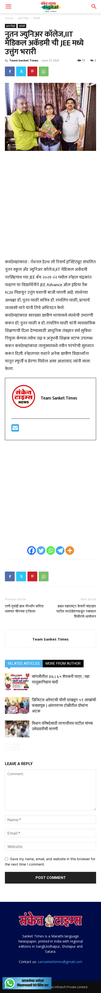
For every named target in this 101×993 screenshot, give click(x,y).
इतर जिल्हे (23, 18)
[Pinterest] (32, 71)
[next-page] (16, 747)
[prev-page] (8, 747)
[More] (69, 550)
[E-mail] (15, 430)
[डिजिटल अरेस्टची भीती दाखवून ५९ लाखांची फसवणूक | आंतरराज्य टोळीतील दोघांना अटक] (17, 705)
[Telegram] (60, 550)
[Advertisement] (50, 207)
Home (9, 18)
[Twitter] (21, 71)
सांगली (36, 18)
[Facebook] (10, 71)
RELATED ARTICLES (24, 663)
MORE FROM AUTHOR (63, 663)
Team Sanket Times (23, 60)
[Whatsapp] (50, 550)
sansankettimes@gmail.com (60, 961)
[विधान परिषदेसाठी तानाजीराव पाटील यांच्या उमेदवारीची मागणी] (17, 728)
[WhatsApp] (44, 71)
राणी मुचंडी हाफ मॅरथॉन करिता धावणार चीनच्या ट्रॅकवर (24, 608)
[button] (8, 6)
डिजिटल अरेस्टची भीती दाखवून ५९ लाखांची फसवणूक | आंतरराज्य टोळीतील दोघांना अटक (64, 705)
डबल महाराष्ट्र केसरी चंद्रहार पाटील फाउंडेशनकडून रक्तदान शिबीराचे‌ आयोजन (76, 611)
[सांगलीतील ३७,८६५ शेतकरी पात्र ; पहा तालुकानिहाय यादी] (17, 682)
